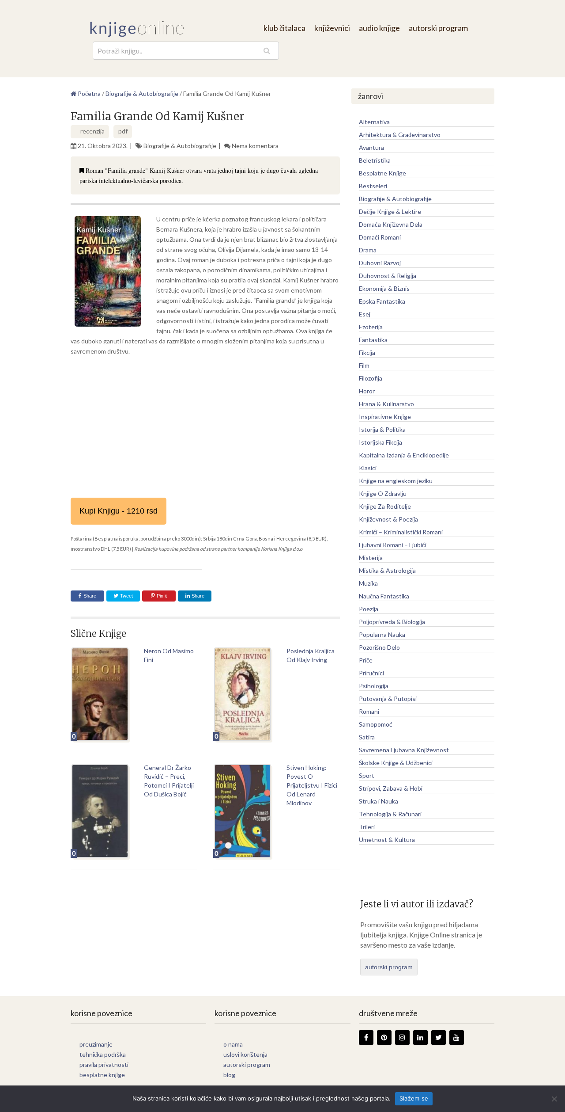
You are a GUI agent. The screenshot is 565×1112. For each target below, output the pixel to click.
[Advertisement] (205, 427)
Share (89, 595)
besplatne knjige (102, 1074)
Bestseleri (373, 186)
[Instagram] (402, 1037)
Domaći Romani (380, 237)
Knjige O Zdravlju (383, 493)
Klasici (368, 468)
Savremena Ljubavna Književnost (404, 750)
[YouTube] (456, 1037)
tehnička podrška (102, 1054)
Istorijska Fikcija (380, 442)
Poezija (368, 609)
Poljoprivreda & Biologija (392, 621)
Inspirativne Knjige (385, 416)
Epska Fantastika (382, 301)
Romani (369, 711)
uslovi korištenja (245, 1054)
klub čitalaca (284, 28)
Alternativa (374, 122)
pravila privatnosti (103, 1064)
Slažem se (413, 1098)
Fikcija (367, 352)
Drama (368, 250)
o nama (233, 1044)
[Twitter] (438, 1037)
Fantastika (373, 339)
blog (229, 1074)
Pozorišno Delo (379, 647)
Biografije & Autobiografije (179, 145)
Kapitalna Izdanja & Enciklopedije (404, 455)
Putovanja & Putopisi (388, 698)
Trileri (367, 826)
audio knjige (379, 28)
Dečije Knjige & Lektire (390, 211)
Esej (364, 314)
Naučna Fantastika (384, 596)
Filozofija (370, 378)
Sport (366, 775)
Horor (367, 391)
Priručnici (371, 673)
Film (364, 365)
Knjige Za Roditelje (385, 506)
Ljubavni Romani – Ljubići (392, 544)
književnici (332, 28)
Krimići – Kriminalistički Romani (401, 532)
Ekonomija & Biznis (384, 288)
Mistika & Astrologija (387, 570)
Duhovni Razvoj (380, 263)
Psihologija (373, 685)
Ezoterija (371, 327)
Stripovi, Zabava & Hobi (390, 788)
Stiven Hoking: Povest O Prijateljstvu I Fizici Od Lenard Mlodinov (311, 785)
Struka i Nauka (378, 801)
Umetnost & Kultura (387, 839)
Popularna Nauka (382, 634)
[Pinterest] (384, 1037)
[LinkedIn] (420, 1037)
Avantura (371, 147)
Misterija (371, 557)
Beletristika (375, 160)
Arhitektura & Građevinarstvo (400, 134)
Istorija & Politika (382, 429)
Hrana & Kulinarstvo (386, 403)
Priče (366, 660)
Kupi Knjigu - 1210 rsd (118, 510)
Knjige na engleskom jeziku (396, 480)
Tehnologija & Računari (390, 814)
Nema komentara (255, 145)
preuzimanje (96, 1044)
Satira (367, 737)
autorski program (438, 28)
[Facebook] (366, 1037)
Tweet (126, 595)
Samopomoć (375, 724)
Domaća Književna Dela (390, 224)
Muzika (368, 583)
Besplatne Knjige (382, 173)
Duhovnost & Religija (387, 275)
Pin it (162, 595)
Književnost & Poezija (388, 519)
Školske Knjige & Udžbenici (396, 762)
